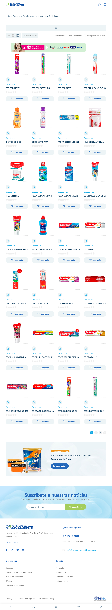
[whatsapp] (17, 549)
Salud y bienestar (30, 16)
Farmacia (16, 16)
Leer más (19, 98)
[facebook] (7, 549)
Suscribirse (77, 507)
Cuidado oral (11, 84)
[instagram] (12, 549)
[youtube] (23, 549)
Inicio (8, 16)
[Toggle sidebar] (56, 28)
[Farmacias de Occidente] (15, 4)
